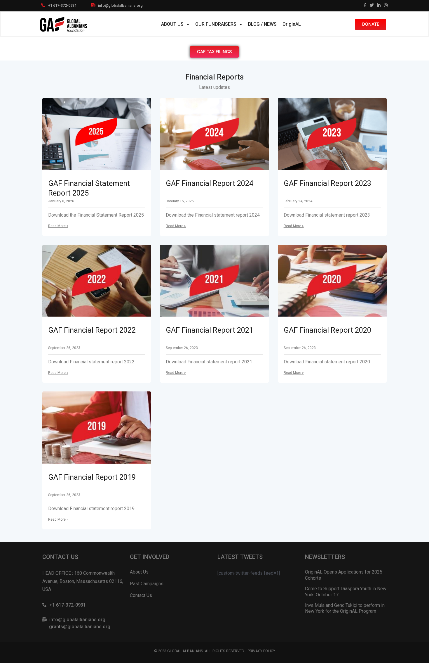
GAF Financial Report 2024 (209, 183)
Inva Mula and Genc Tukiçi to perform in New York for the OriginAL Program (345, 608)
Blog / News (262, 24)
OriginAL (291, 24)
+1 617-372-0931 (62, 5)
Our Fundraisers (215, 24)
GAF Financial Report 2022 (92, 330)
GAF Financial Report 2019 (92, 477)
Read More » (58, 226)
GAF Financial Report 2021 (209, 330)
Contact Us (141, 595)
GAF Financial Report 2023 (327, 183)
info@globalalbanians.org (120, 5)
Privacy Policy (261, 651)
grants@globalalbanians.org (79, 626)
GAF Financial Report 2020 (327, 330)
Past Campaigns (146, 583)
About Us (172, 24)
